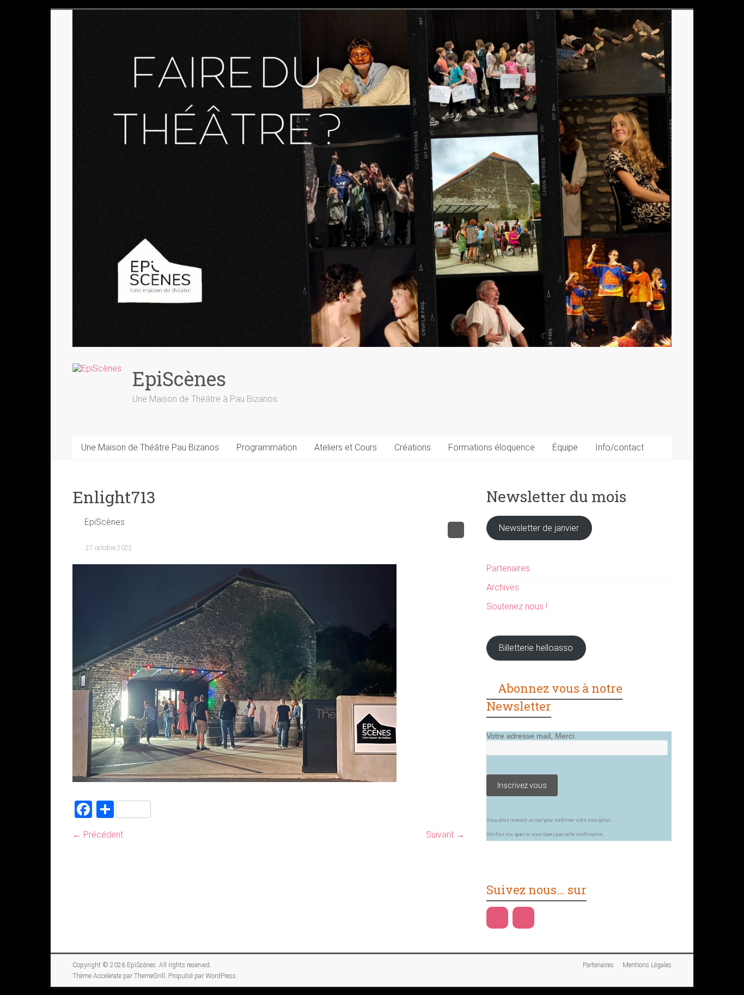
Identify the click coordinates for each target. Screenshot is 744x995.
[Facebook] (497, 918)
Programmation (266, 447)
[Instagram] (523, 918)
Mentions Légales (647, 965)
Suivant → (445, 834)
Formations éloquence (491, 447)
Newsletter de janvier (539, 528)
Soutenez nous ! (516, 606)
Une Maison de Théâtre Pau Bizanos (150, 447)
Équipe (565, 447)
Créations (412, 447)
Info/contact (619, 447)
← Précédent (97, 834)
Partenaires (508, 568)
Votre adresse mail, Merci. (531, 735)
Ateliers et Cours (345, 447)
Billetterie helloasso (536, 648)
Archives (502, 587)
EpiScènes (179, 378)
